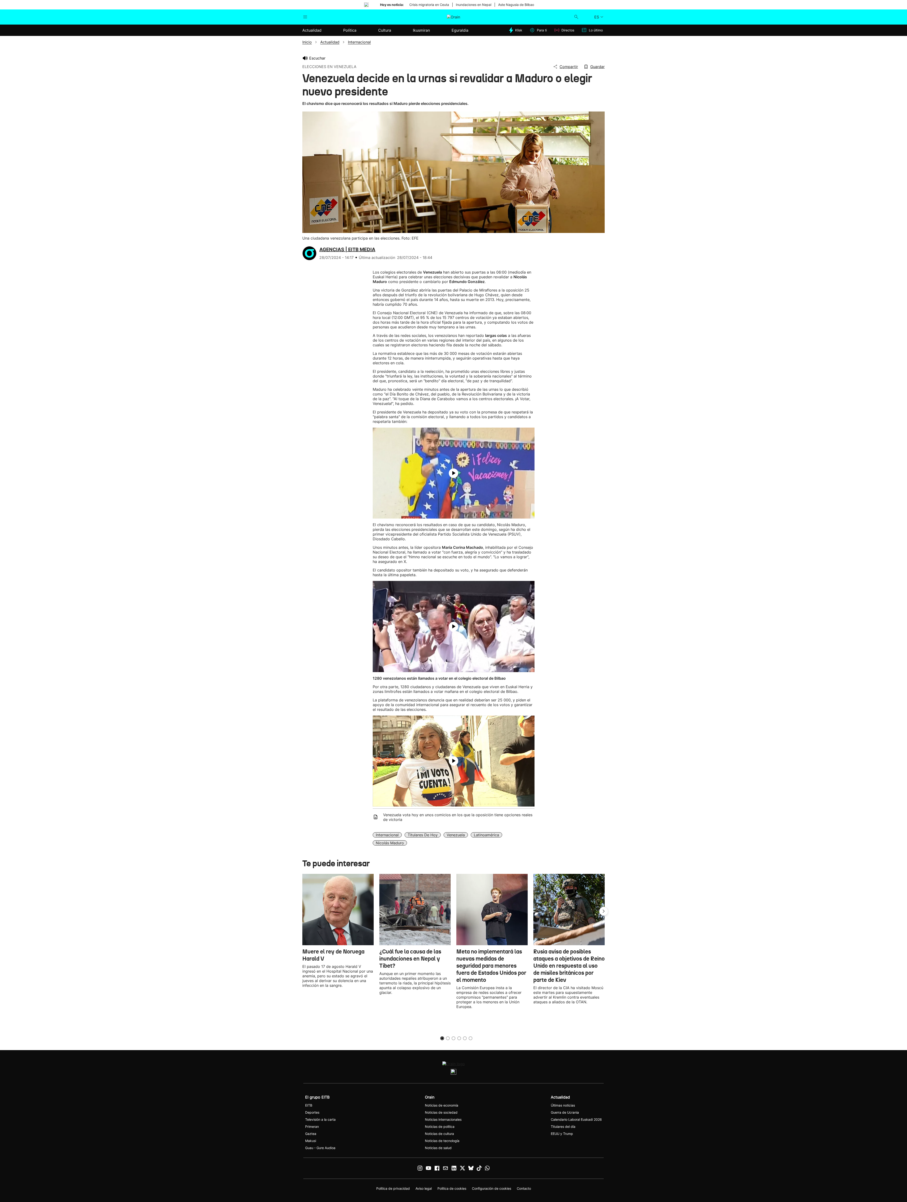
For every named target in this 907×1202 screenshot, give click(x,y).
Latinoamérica (486, 835)
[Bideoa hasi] (453, 473)
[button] (603, 911)
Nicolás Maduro (390, 843)
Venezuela (456, 835)
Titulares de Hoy (423, 835)
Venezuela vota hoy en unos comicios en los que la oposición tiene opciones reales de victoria (457, 817)
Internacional (387, 835)
